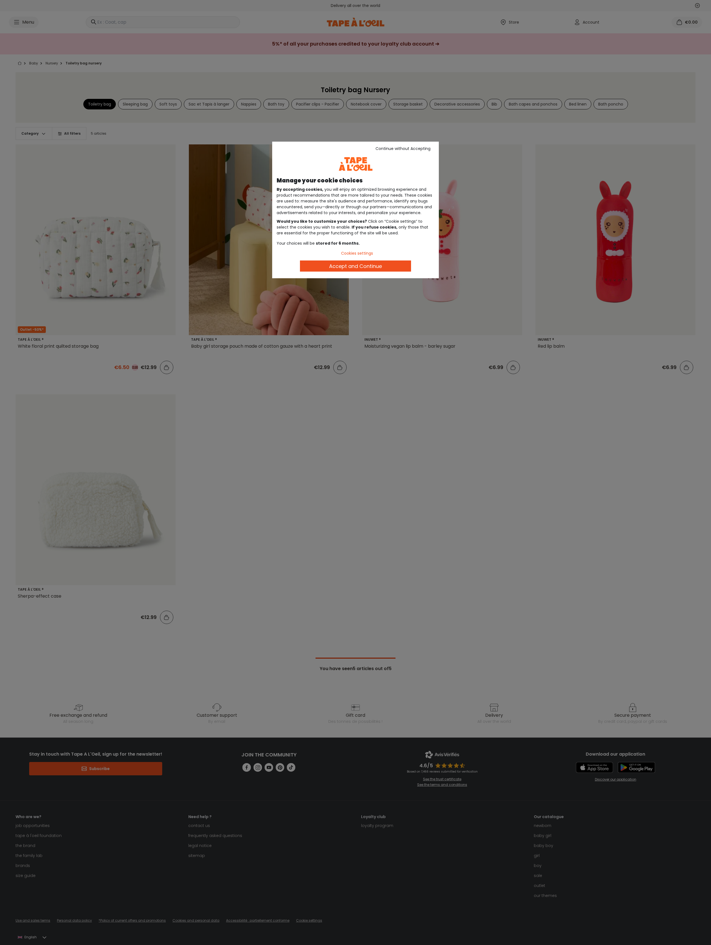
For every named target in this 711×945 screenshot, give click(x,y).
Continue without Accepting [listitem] (402, 148)
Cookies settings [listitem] (357, 253)
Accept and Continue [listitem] (355, 266)
